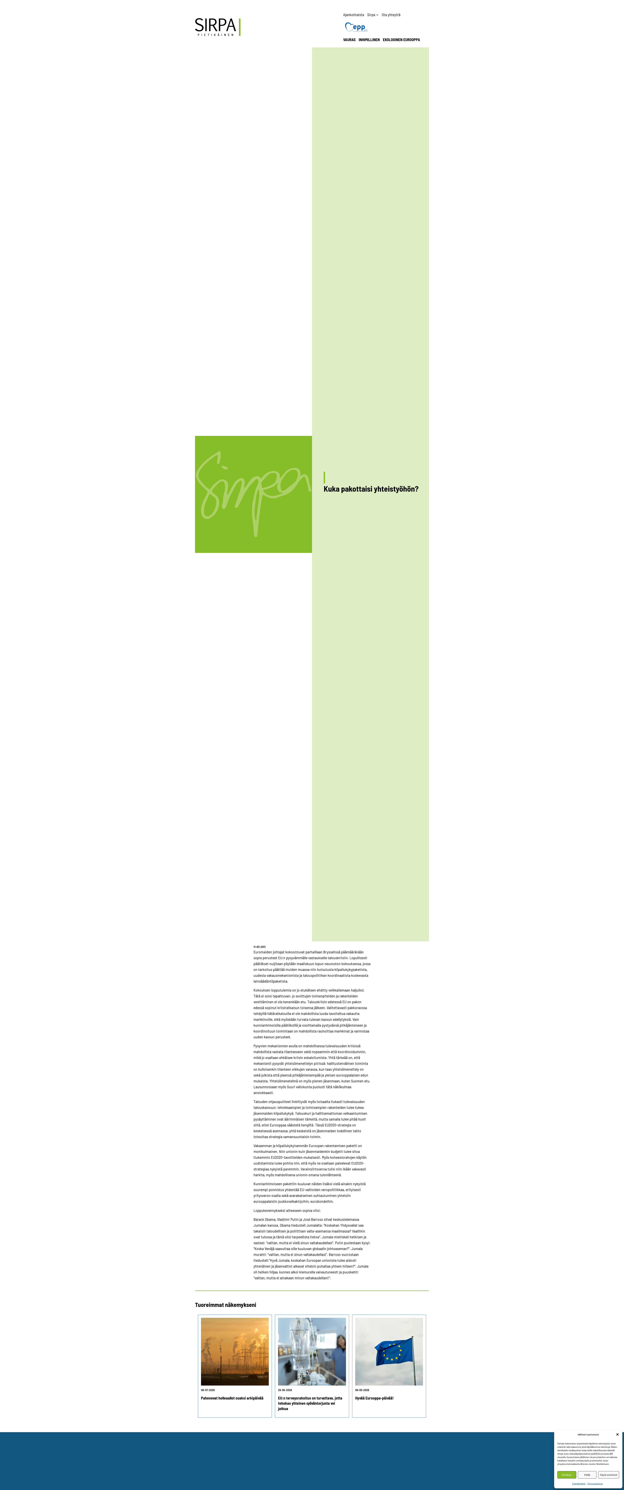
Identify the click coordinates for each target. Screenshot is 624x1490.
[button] (617, 1434)
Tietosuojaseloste (595, 1483)
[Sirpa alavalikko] (377, 14)
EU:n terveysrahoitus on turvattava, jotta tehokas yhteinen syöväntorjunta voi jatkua (310, 1403)
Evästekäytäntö (578, 1483)
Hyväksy (567, 1474)
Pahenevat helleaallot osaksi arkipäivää (232, 1398)
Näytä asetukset (608, 1474)
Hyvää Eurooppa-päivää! (374, 1398)
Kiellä (587, 1474)
